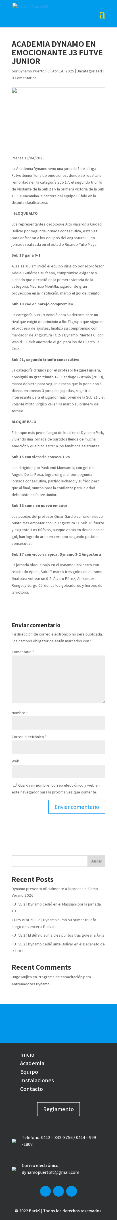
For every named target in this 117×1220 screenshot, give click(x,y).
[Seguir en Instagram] (71, 1191)
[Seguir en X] (58, 1191)
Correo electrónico (29, 736)
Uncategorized (89, 71)
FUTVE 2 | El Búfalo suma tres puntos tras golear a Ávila (58, 935)
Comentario (23, 651)
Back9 (34, 1210)
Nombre (20, 712)
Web (15, 761)
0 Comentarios (24, 77)
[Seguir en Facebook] (45, 1191)
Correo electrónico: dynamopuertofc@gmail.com (50, 1168)
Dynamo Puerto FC (34, 71)
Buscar (96, 861)
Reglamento (58, 1109)
